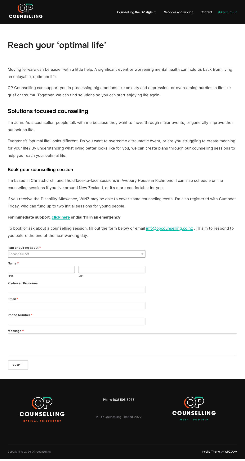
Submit (18, 364)
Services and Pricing (179, 12)
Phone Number (20, 315)
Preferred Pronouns (23, 283)
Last (80, 275)
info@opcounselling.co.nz (169, 228)
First (10, 275)
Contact (206, 12)
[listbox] (76, 254)
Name (13, 263)
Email (13, 299)
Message (16, 331)
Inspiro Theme (211, 451)
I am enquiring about (24, 248)
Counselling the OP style (135, 12)
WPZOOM (231, 451)
